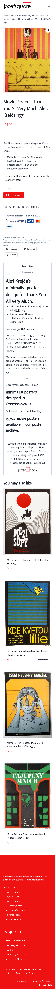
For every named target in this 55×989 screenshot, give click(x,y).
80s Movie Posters (11, 901)
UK (18, 310)
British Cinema (36, 240)
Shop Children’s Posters (14, 910)
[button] (47, 30)
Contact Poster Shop (12, 959)
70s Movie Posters (14, 240)
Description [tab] (27, 266)
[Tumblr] (20, 932)
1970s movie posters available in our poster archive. (24, 424)
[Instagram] (10, 932)
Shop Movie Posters (12, 914)
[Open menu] (49, 6)
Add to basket (13, 195)
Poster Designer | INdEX (14, 945)
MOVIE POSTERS (17, 237)
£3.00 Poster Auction (12, 905)
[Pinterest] (15, 932)
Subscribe (13, 443)
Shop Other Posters (12, 919)
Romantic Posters (20, 243)
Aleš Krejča (26, 240)
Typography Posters (35, 243)
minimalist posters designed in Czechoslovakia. (21, 398)
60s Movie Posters (11, 892)
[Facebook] (5, 932)
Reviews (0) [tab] (27, 272)
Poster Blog (8, 950)
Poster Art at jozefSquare (14, 954)
